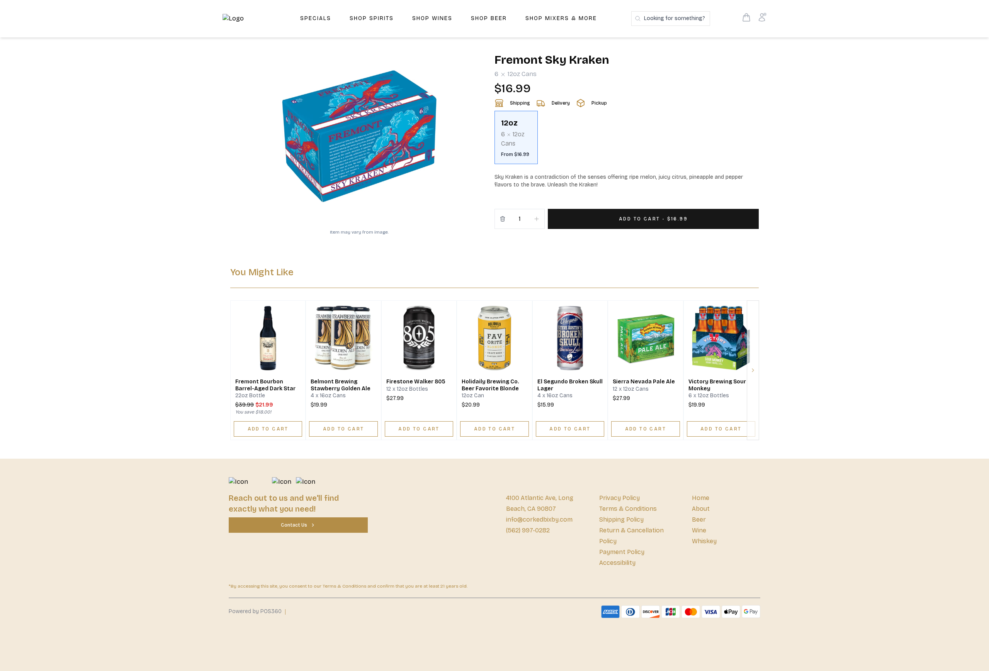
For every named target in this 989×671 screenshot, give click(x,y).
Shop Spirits (372, 18)
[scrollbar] (626, 140)
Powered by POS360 (255, 611)
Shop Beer (489, 18)
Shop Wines (432, 18)
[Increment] (536, 219)
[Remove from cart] (502, 219)
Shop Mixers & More (561, 18)
